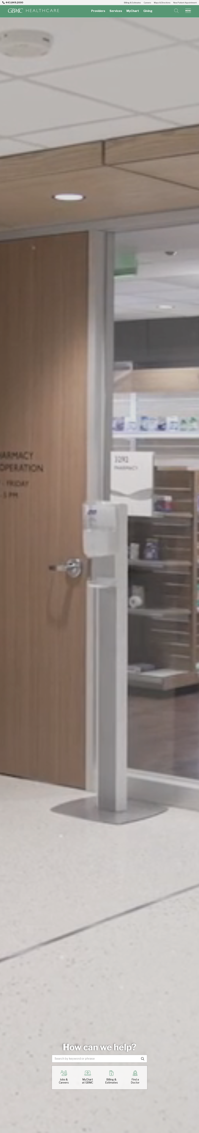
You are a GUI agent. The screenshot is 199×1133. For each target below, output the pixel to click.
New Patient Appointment (185, 2)
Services (116, 11)
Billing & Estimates (132, 2)
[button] (188, 10)
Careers (147, 2)
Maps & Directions (162, 2)
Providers (98, 11)
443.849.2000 (14, 2)
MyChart (132, 11)
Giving (147, 11)
